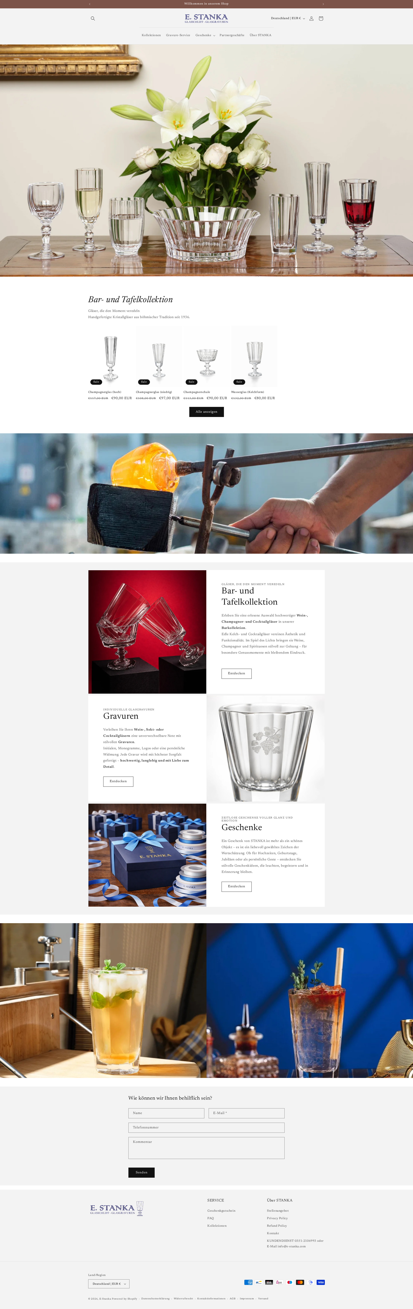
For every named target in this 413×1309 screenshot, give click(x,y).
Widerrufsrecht (183, 1299)
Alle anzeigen (206, 411)
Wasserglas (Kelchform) (247, 392)
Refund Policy (277, 1226)
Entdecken (236, 673)
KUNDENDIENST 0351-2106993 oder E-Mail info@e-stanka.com (295, 1244)
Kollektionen (217, 1226)
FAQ (210, 1218)
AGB (233, 1299)
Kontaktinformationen (211, 1299)
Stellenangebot (278, 1210)
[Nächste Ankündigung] (323, 4)
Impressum (247, 1299)
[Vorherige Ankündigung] (89, 4)
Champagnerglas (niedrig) (154, 392)
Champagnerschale (196, 392)
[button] (93, 18)
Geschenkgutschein (221, 1210)
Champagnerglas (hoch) (104, 392)
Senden (142, 1172)
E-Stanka (105, 1299)
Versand (263, 1299)
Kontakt (273, 1233)
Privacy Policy (277, 1218)
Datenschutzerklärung (155, 1299)
